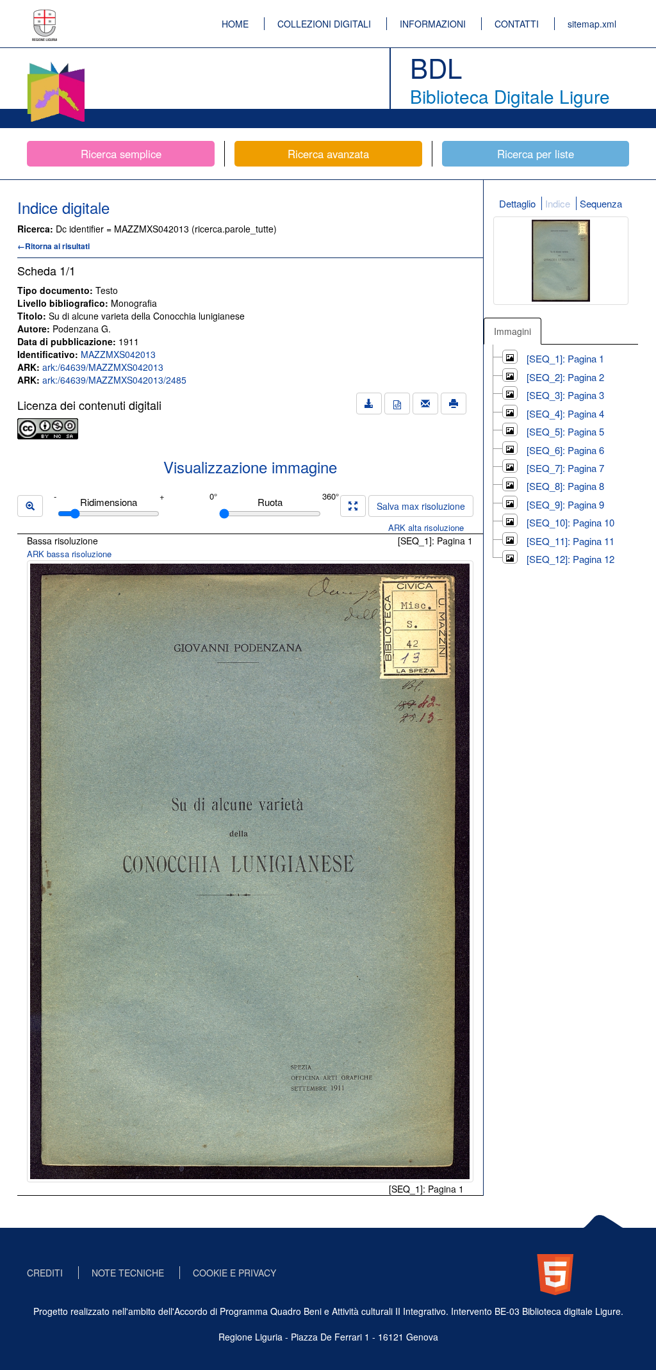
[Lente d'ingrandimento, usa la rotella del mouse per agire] (30, 506)
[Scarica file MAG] (397, 403)
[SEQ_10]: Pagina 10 (570, 522)
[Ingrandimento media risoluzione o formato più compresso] (353, 506)
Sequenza (601, 203)
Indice (557, 203)
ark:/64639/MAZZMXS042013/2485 (114, 379)
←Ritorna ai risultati (53, 246)
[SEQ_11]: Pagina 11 (570, 541)
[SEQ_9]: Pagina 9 (565, 504)
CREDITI (45, 1272)
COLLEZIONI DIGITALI (324, 23)
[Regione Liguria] (44, 16)
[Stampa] (453, 403)
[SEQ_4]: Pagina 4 (565, 413)
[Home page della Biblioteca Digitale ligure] (55, 64)
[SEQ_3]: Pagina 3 (565, 395)
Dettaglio (517, 203)
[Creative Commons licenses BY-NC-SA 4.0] (47, 427)
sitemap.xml (592, 23)
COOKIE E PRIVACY (234, 1272)
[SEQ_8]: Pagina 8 (565, 486)
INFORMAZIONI (433, 23)
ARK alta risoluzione (426, 527)
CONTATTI (517, 23)
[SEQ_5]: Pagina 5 (565, 431)
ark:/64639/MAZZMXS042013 (102, 367)
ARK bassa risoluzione (69, 554)
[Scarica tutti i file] (369, 403)
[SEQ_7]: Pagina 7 (565, 468)
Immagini (512, 331)
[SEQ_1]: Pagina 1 (565, 358)
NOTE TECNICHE (128, 1272)
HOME (235, 23)
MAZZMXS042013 (118, 354)
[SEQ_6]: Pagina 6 (565, 450)
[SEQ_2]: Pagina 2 (565, 377)
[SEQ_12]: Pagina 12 (570, 559)
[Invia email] (425, 403)
